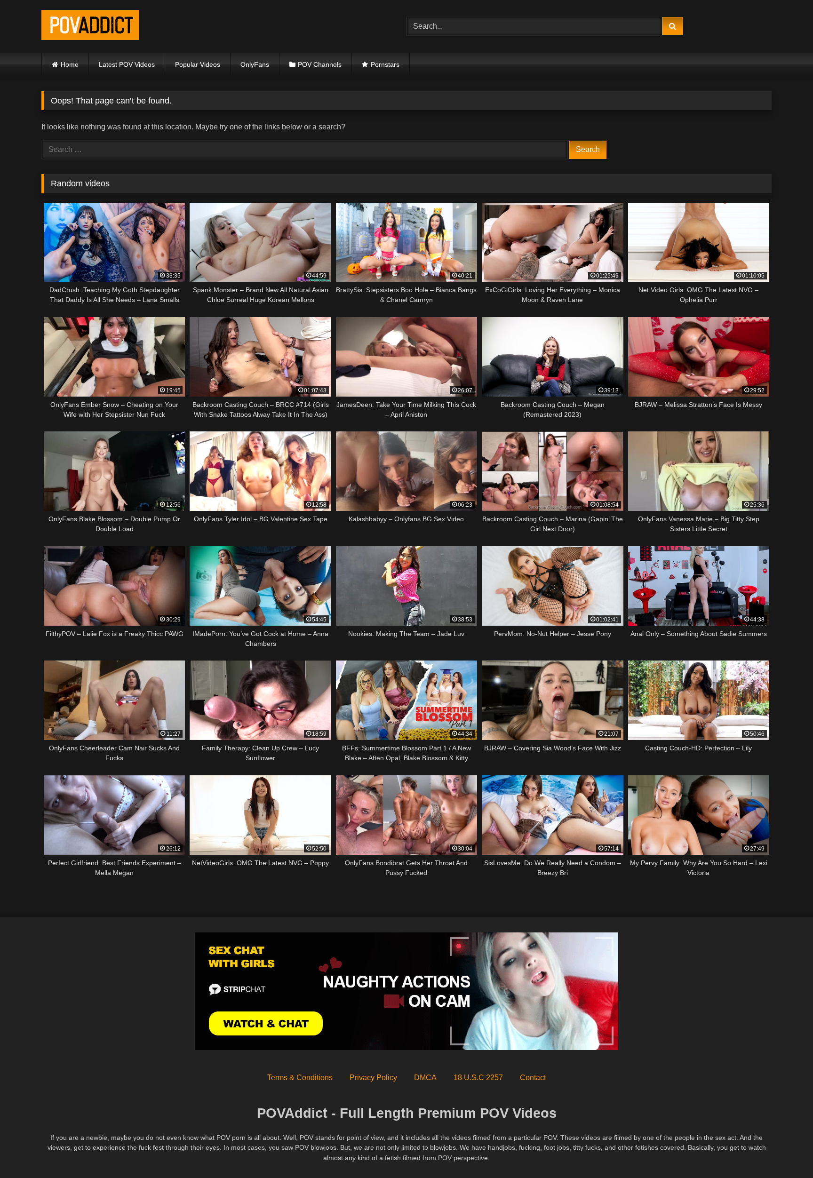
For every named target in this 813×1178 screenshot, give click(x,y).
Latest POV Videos (127, 64)
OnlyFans (254, 64)
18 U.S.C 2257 (478, 1078)
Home (70, 64)
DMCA (425, 1078)
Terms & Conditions (300, 1078)
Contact (533, 1078)
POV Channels (320, 64)
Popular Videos (197, 64)
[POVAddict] (90, 26)
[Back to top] (783, 1150)
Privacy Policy (373, 1078)
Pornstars (385, 64)
